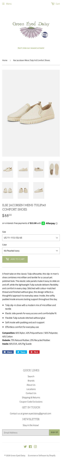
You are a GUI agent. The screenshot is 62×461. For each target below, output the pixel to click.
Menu (9, 3)
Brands (31, 380)
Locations (31, 389)
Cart (57, 3)
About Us (31, 385)
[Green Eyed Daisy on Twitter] (25, 447)
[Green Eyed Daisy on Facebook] (30, 447)
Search (31, 376)
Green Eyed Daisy (18, 455)
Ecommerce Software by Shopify (41, 455)
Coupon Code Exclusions (31, 401)
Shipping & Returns (31, 397)
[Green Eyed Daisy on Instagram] (35, 447)
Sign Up (54, 432)
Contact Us (31, 393)
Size (4, 231)
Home (4, 60)
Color (4, 244)
